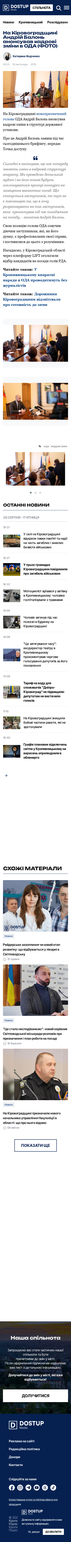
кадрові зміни (59, 446)
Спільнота (41, 8)
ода (47, 446)
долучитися (35, 1395)
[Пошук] (58, 7)
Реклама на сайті (22, 1441)
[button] (30, 493)
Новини (8, 22)
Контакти (16, 1465)
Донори (14, 1457)
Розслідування (58, 22)
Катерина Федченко (26, 56)
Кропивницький (31, 22)
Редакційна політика (24, 1449)
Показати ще (35, 1145)
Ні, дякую (34, 1531)
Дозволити (53, 1531)
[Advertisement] (35, 822)
